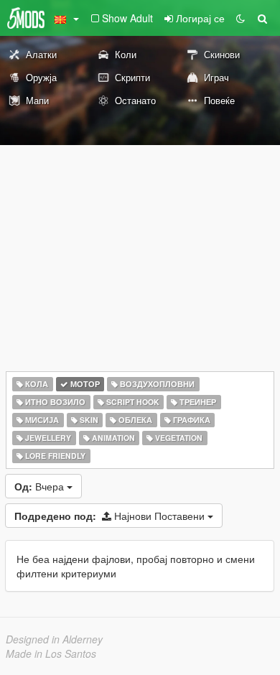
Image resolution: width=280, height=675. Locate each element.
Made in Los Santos (51, 653)
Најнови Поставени (110, 515)
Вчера (40, 486)
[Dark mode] (240, 18)
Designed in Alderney (54, 639)
